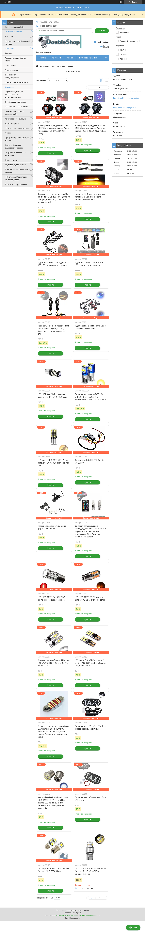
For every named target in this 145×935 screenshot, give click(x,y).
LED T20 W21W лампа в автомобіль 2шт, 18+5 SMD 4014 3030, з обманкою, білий (91, 871)
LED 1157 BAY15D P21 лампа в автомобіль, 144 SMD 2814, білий (53, 395)
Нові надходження (88, 58)
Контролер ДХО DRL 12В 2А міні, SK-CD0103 (90, 461)
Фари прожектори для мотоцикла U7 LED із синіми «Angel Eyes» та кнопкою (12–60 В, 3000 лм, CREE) (90, 128)
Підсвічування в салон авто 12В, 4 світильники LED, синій (90, 327)
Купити (50, 153)
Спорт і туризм (11, 160)
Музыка (8, 133)
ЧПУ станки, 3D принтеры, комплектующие (16, 178)
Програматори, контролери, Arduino (17, 139)
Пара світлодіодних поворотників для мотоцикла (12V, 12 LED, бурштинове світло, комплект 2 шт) (53, 329)
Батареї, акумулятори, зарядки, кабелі (14, 112)
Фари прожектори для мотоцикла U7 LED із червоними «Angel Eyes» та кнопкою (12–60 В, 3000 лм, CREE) (53, 129)
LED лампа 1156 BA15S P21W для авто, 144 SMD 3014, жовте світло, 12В (53, 463)
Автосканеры (10, 65)
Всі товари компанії (13, 31)
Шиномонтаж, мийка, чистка (16, 106)
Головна (42, 58)
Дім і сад (9, 36)
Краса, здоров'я (12, 123)
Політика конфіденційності (89, 915)
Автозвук (9, 53)
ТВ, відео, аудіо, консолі (15, 164)
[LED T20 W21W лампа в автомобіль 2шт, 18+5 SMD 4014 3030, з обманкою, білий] (91, 848)
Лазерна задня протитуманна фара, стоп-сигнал (52, 527)
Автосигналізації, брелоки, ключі (16, 59)
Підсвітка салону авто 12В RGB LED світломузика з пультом (89, 264)
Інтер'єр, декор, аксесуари (16, 82)
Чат (135, 928)
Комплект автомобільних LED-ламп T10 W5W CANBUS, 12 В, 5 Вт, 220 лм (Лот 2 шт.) (54, 663)
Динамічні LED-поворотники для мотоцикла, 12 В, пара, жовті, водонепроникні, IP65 (90, 197)
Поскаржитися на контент (66, 915)
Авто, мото (9, 48)
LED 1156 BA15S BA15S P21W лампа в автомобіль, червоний (51, 598)
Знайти (102, 31)
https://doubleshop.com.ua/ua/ (126, 98)
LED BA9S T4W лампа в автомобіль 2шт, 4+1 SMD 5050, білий (54, 870)
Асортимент (45, 66)
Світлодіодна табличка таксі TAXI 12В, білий (91, 798)
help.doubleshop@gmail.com (125, 107)
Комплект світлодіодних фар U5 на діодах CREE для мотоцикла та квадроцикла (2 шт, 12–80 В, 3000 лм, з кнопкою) (54, 198)
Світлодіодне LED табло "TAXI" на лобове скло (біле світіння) (90, 727)
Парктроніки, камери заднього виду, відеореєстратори (14, 94)
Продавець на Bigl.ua (72, 913)
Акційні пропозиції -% (14, 27)
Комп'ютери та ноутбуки (15, 119)
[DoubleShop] (59, 42)
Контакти (56, 58)
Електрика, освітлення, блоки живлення (17, 170)
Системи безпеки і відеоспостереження (14, 146)
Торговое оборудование (16, 184)
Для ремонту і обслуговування (12, 76)
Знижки (70, 58)
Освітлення (9, 87)
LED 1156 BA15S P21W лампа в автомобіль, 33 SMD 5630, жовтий (90, 598)
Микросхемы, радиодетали (17, 128)
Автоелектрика (11, 70)
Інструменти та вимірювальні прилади (17, 42)
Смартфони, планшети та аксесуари (15, 154)
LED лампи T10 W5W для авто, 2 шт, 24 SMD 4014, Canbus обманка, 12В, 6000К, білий (90, 663)
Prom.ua (86, 910)
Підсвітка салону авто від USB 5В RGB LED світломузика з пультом (53, 264)
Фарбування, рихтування (15, 102)
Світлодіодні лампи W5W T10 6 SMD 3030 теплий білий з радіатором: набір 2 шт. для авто (90, 397)
